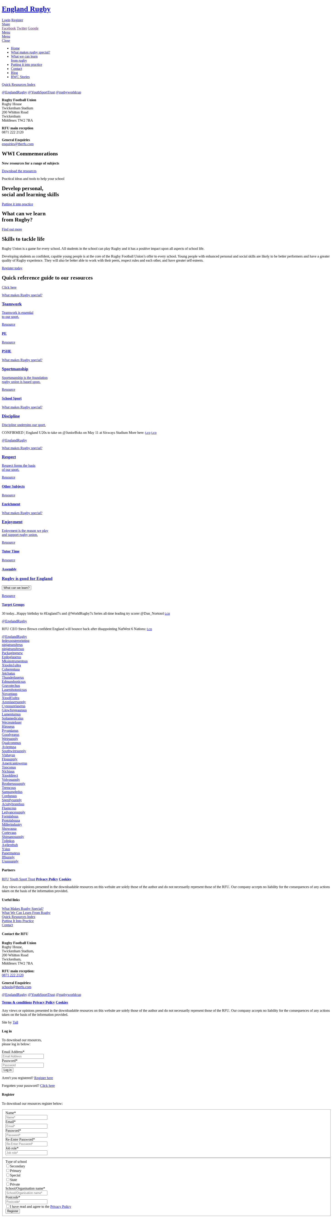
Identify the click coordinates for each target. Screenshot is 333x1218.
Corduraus (9, 796)
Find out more (12, 229)
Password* (9, 1061)
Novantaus (9, 694)
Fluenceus (9, 808)
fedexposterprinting (15, 641)
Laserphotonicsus (14, 690)
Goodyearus (10, 735)
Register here (43, 1078)
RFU (5, 879)
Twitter (22, 28)
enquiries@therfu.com (18, 144)
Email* (10, 1122)
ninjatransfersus (13, 649)
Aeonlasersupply (14, 702)
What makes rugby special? (30, 52)
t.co (147, 433)
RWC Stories (20, 77)
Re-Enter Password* (20, 1139)
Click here (9, 287)
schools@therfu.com (16, 987)
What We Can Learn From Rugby (26, 913)
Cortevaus (9, 833)
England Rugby (26, 9)
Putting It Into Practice (18, 921)
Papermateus (11, 853)
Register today (12, 268)
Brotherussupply (13, 784)
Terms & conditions (17, 1002)
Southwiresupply (14, 751)
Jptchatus (8, 673)
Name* (10, 1113)
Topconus (9, 767)
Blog (14, 73)
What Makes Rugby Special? (22, 909)
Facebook (9, 28)
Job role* (12, 1148)
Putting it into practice (26, 64)
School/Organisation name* (25, 1188)
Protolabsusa (11, 820)
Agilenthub (10, 845)
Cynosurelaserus (13, 706)
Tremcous (9, 788)
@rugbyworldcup (68, 92)
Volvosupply (11, 779)
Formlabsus (10, 816)
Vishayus (8, 755)
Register (17, 20)
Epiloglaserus (11, 657)
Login (6, 20)
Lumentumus (11, 714)
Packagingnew (12, 653)
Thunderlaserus (13, 677)
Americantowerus (14, 763)
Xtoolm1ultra (11, 665)
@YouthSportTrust (41, 92)
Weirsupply (10, 739)
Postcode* (12, 1197)
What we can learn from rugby (24, 58)
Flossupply (9, 759)
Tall (15, 1022)
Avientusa (9, 747)
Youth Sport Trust (22, 879)
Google (33, 28)
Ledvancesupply (13, 812)
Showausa (9, 828)
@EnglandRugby (14, 92)
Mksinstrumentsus (15, 661)
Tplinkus (8, 841)
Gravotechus (11, 686)
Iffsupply (8, 857)
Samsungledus (12, 792)
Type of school (16, 1162)
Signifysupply (12, 800)
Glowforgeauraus (14, 710)
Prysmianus (10, 730)
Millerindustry (12, 824)
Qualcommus (11, 743)
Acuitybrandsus (13, 804)
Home (15, 48)
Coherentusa (11, 669)
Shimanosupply (13, 837)
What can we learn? (16, 587)
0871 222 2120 (13, 975)
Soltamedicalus (12, 718)
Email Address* (13, 1052)
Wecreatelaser (12, 722)
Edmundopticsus (14, 681)
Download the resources (19, 171)
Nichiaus (8, 771)
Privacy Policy (47, 879)
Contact (16, 69)
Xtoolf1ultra (10, 698)
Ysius (6, 849)
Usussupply (10, 861)
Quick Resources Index (18, 84)
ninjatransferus (12, 645)
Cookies (65, 879)
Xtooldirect (10, 775)
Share (6, 24)
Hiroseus (8, 726)
